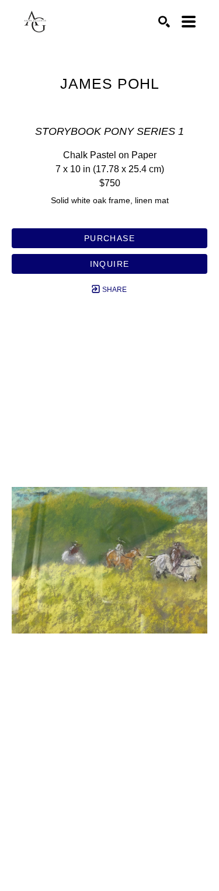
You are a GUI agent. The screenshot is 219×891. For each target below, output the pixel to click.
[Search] (164, 21)
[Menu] (189, 21)
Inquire (110, 264)
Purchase (109, 238)
